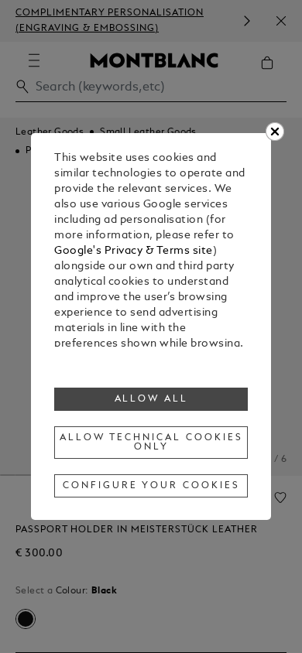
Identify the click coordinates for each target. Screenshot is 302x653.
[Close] (275, 131)
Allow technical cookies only (151, 442)
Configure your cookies (151, 486)
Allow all (152, 399)
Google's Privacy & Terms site (133, 251)
